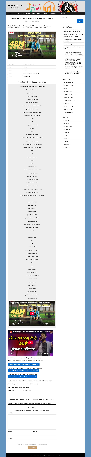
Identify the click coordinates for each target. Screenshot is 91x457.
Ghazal (65, 88)
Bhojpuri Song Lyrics (68, 85)
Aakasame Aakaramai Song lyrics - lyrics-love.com (73, 71)
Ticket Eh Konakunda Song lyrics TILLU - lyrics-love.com (73, 53)
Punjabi (39, 13)
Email (35, 431)
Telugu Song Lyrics (68, 112)
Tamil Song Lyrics (68, 109)
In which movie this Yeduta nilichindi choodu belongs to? (23, 364)
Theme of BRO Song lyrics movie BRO (73, 64)
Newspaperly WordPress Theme (53, 455)
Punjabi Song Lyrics (68, 106)
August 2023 (67, 129)
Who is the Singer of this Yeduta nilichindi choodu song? (23, 370)
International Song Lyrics (69, 94)
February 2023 (67, 144)
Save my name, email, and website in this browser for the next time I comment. (32, 444)
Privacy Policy (53, 13)
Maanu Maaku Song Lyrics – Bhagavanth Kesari (20, 390)
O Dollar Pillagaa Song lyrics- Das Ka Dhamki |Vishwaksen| (23, 384)
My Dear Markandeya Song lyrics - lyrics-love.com (73, 63)
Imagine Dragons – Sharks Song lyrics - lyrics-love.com (74, 67)
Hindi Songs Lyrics (68, 91)
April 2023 (66, 138)
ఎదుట (29, 202)
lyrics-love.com (15, 5)
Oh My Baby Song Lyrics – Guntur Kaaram (73, 44)
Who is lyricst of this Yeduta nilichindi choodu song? (22, 377)
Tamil (33, 13)
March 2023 (66, 141)
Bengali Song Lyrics (68, 82)
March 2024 (66, 120)
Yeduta (21, 86)
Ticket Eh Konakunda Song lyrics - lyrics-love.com (73, 58)
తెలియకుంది (30, 246)
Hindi (22, 13)
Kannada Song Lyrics (68, 97)
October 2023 (67, 123)
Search (65, 17)
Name (10, 431)
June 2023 (66, 132)
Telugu (28, 13)
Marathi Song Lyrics (68, 103)
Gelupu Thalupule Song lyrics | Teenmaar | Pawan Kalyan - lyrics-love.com (32, 403)
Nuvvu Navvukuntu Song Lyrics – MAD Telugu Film (74, 55)
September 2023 (68, 126)
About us (10, 13)
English (17, 13)
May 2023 (66, 135)
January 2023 (67, 147)
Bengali (45, 13)
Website (10, 438)
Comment (11, 413)
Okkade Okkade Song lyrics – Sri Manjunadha (73, 72)
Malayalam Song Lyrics (69, 100)
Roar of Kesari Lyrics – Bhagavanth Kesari (18, 387)
